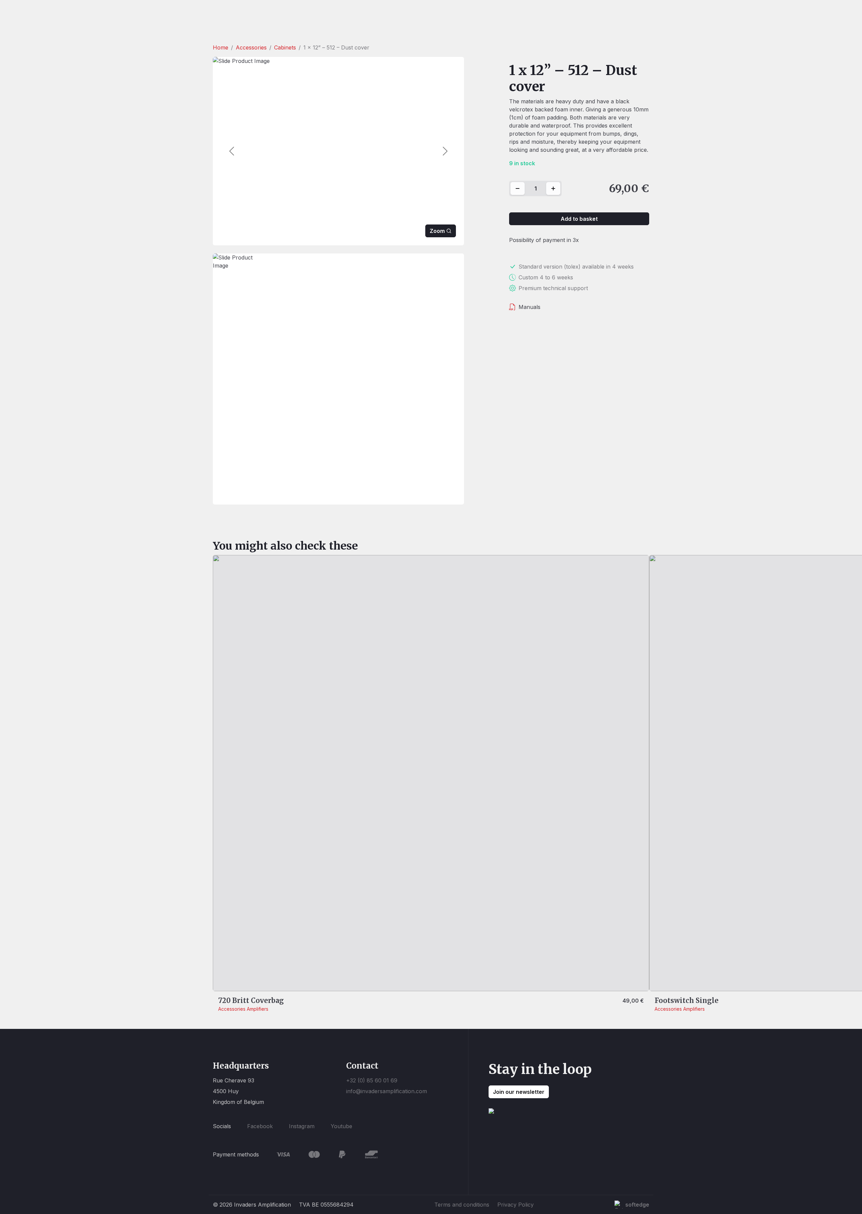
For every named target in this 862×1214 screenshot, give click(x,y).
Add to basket (579, 218)
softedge (637, 1204)
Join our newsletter (518, 1091)
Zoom (437, 231)
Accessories (251, 47)
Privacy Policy (515, 1204)
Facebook (260, 1126)
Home (220, 47)
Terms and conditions (461, 1204)
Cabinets (285, 47)
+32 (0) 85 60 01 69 (371, 1080)
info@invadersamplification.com (386, 1091)
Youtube (341, 1126)
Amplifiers (257, 1009)
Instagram (301, 1126)
